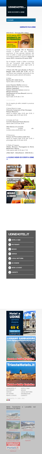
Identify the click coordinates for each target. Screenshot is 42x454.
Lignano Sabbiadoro (13, 419)
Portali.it (13, 451)
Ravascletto (13, 430)
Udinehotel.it (11, 388)
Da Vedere (15, 263)
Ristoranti (15, 244)
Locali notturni (17, 258)
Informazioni (25, 393)
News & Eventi (17, 267)
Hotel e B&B (16, 240)
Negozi (14, 249)
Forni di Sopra (28, 430)
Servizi (14, 254)
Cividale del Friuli (13, 440)
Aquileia (28, 440)
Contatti (15, 272)
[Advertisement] (21, 217)
